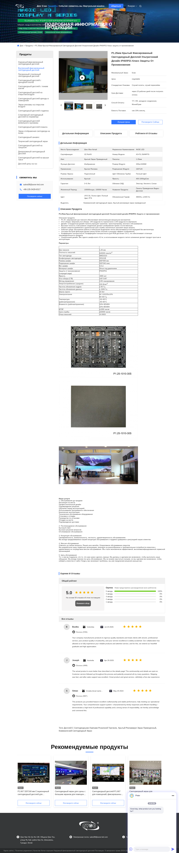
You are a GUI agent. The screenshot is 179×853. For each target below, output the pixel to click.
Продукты (53, 6)
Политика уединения (23, 851)
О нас (44, 6)
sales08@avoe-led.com (33, 185)
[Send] (173, 849)
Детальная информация (75, 133)
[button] (20, 778)
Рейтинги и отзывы (146, 133)
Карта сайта (8, 851)
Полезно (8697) (81, 696)
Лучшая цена (124, 122)
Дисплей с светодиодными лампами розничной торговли (90, 728)
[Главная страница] (20, 6)
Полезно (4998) (81, 665)
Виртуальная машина (93, 6)
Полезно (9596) (81, 632)
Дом (39, 6)
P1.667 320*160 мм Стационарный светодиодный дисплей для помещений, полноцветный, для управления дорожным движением (33, 793)
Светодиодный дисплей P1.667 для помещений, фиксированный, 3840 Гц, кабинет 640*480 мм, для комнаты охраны (107, 793)
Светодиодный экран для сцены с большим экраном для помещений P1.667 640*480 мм (70, 793)
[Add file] (130, 849)
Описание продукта (111, 133)
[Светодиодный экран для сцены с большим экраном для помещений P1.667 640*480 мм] (71, 772)
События (63, 6)
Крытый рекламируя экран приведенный (137, 728)
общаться (116, 6)
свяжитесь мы (75, 6)
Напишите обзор (83, 603)
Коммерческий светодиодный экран (75, 731)
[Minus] (172, 795)
